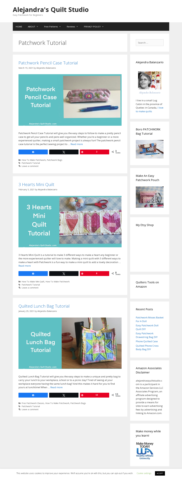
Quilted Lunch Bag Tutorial (44, 306)
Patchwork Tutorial (31, 163)
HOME (19, 26)
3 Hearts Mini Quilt (36, 184)
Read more (77, 144)
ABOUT (31, 26)
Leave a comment (30, 166)
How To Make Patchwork (34, 160)
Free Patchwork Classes (33, 403)
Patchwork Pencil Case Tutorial (48, 63)
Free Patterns (51, 26)
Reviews (71, 26)
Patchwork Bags (54, 160)
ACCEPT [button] (160, 473)
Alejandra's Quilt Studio (51, 9)
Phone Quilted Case (147, 341)
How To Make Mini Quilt (33, 281)
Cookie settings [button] (144, 473)
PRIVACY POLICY (92, 26)
